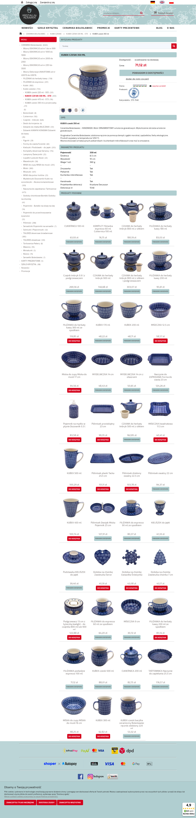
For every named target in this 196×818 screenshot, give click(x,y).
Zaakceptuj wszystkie (70, 802)
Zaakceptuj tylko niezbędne (20, 802)
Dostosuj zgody (47, 802)
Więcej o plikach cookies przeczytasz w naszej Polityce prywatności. (31, 796)
